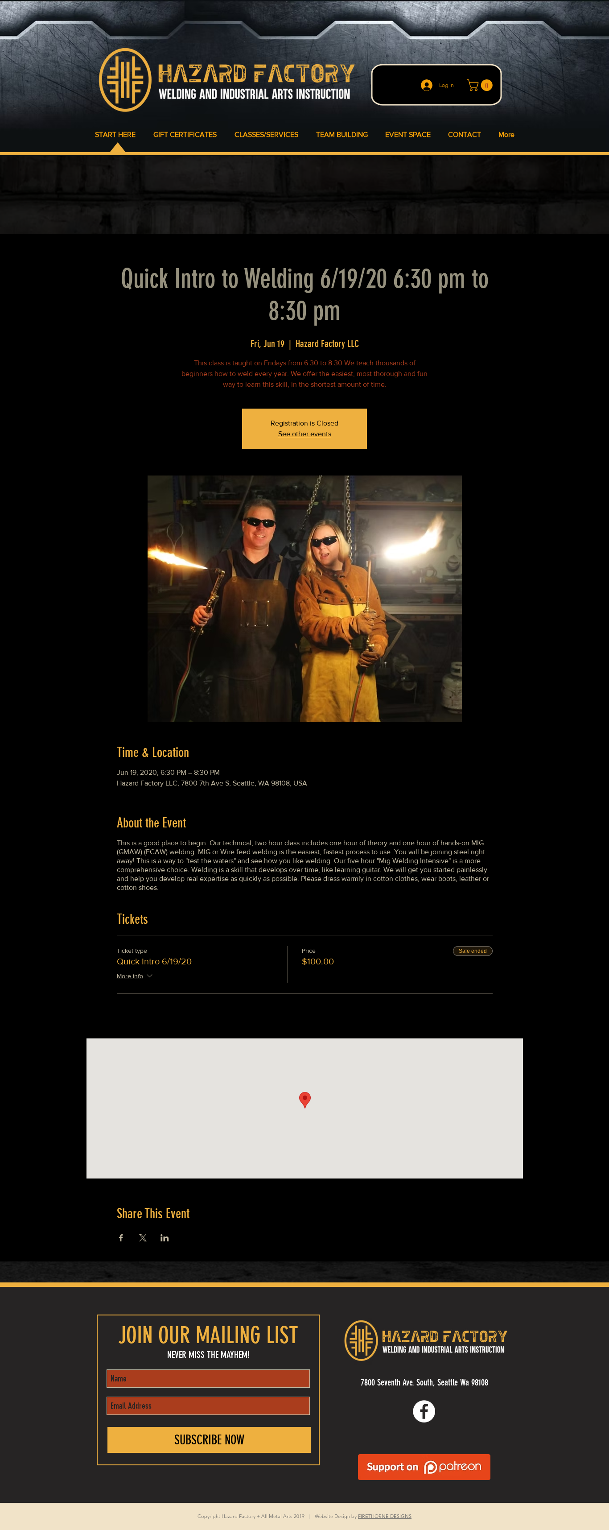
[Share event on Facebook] (121, 1237)
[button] (481, 85)
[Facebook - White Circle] (424, 1411)
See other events (304, 434)
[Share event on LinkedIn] (164, 1237)
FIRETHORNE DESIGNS (384, 1516)
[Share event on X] (143, 1237)
